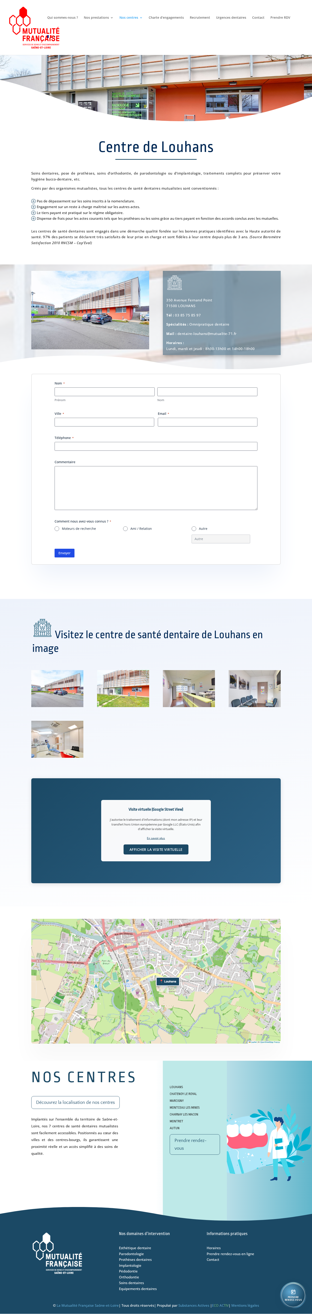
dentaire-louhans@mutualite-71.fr (207, 333)
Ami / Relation (141, 528)
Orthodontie (129, 1277)
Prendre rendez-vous (191, 1144)
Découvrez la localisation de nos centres (75, 1102)
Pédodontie (128, 1271)
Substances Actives (193, 1305)
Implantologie (130, 1265)
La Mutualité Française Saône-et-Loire (88, 1305)
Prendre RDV (280, 18)
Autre (203, 528)
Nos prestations (96, 18)
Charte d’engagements (166, 18)
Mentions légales (245, 1305)
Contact (258, 18)
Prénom (60, 400)
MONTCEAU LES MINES (185, 1107)
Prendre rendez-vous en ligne (230, 1253)
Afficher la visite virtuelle (156, 849)
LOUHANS (176, 1087)
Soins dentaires (131, 1282)
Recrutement (200, 18)
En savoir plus (156, 838)
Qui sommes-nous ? (62, 18)
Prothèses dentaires (135, 1259)
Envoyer (64, 553)
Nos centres (128, 18)
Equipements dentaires (138, 1288)
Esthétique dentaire (135, 1248)
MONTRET (176, 1121)
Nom (160, 400)
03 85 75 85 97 (188, 315)
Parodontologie (131, 1253)
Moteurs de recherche (79, 528)
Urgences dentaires (231, 18)
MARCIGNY (177, 1100)
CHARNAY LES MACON (184, 1114)
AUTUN (175, 1128)
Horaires (214, 1248)
